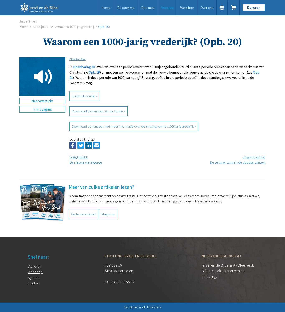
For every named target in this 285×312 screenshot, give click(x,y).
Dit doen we (126, 7)
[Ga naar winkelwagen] (234, 7)
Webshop (187, 7)
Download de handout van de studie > (98, 111)
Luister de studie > (85, 96)
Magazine (108, 214)
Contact (34, 283)
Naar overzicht (42, 101)
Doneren (253, 7)
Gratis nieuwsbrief (83, 214)
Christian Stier (77, 59)
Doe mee (148, 7)
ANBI (237, 265)
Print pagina (42, 109)
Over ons (207, 7)
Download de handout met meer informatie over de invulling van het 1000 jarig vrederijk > (134, 126)
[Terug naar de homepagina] (44, 7)
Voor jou (167, 7)
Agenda (33, 277)
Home (106, 7)
